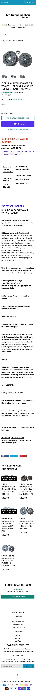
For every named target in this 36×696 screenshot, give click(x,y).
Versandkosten (18, 99)
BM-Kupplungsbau (11, 681)
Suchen (17, 635)
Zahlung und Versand (18, 627)
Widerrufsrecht (18, 625)
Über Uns (18, 641)
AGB (17, 619)
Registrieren (28, 666)
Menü (6, 2)
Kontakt (18, 638)
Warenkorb (30, 2)
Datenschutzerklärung (18, 622)
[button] (6, 92)
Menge (3, 104)
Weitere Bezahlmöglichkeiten (18, 129)
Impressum (18, 616)
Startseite (4, 35)
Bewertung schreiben (18, 596)
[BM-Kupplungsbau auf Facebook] (17, 675)
